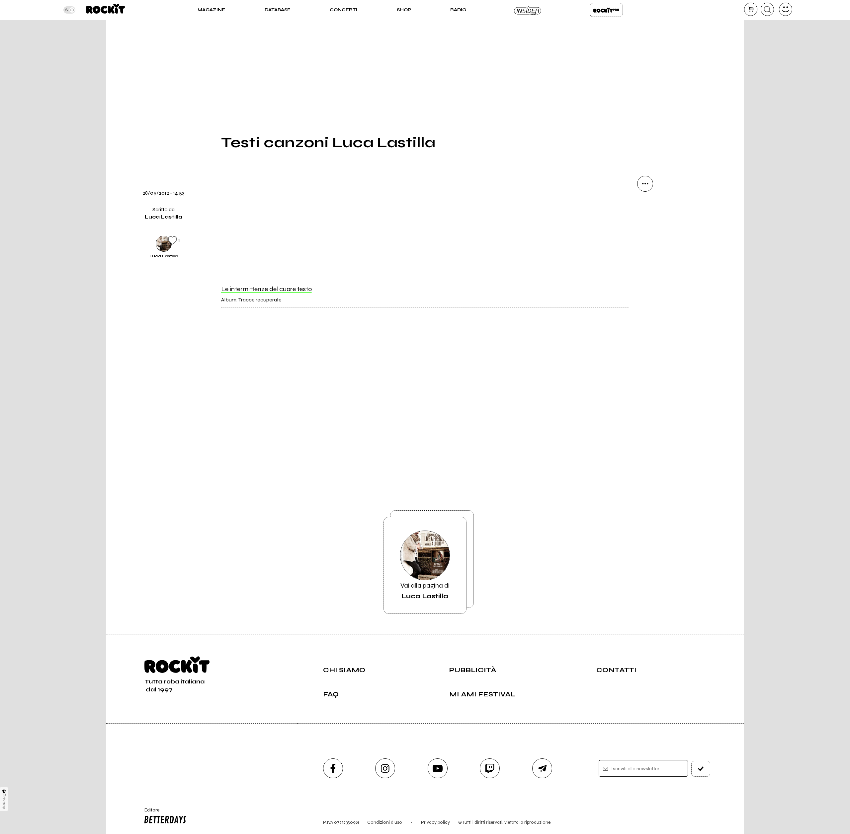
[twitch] (490, 768)
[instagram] (385, 768)
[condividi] (645, 184)
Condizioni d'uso (384, 822)
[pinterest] (645, 319)
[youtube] (438, 768)
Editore (148, 812)
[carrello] (750, 9)
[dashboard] (785, 9)
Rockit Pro (606, 10)
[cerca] (767, 9)
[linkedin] (645, 296)
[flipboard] (645, 229)
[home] (105, 10)
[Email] (645, 206)
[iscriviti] (701, 769)
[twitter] (645, 251)
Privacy (4, 801)
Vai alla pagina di (425, 590)
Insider (528, 10)
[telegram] (542, 768)
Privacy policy (435, 822)
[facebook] (645, 274)
